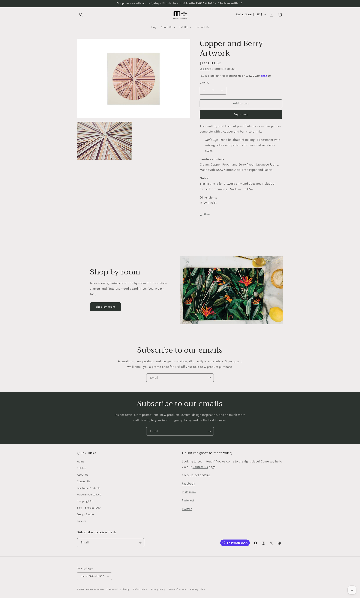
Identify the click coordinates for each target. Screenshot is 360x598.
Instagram (189, 492)
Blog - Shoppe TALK (89, 507)
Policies (81, 521)
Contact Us (83, 481)
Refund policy (140, 589)
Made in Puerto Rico (89, 494)
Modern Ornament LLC (97, 589)
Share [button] (207, 214)
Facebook (188, 483)
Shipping (205, 69)
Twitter (187, 509)
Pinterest (188, 500)
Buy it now (241, 114)
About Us (82, 474)
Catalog (81, 468)
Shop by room (105, 306)
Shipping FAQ (85, 501)
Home (80, 461)
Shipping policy (197, 589)
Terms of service (177, 589)
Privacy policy (158, 589)
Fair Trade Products (88, 488)
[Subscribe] (209, 377)
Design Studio (85, 514)
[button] (81, 14)
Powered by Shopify (119, 589)
